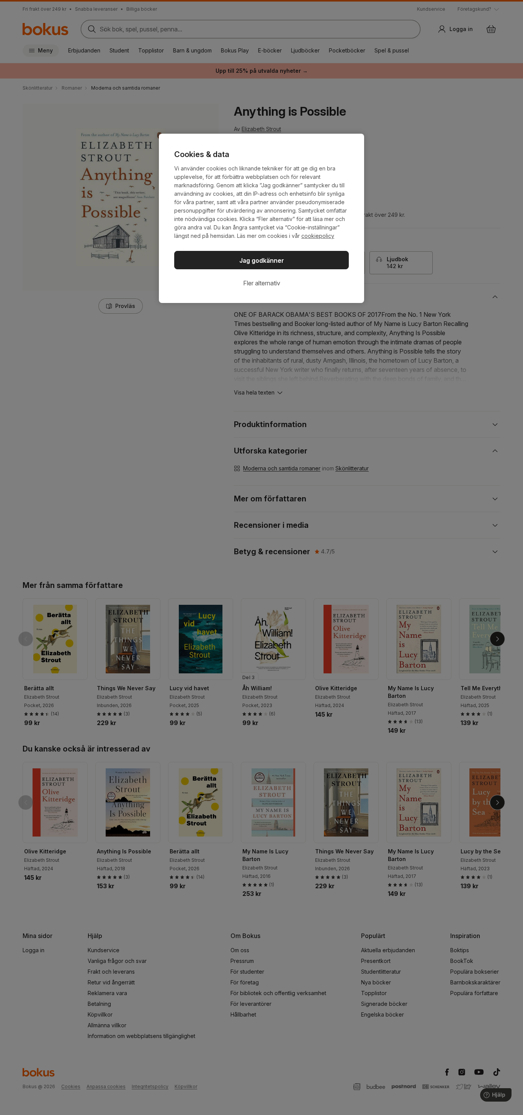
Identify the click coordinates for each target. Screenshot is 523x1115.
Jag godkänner (261, 260)
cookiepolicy (317, 235)
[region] (261, 218)
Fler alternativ (261, 283)
